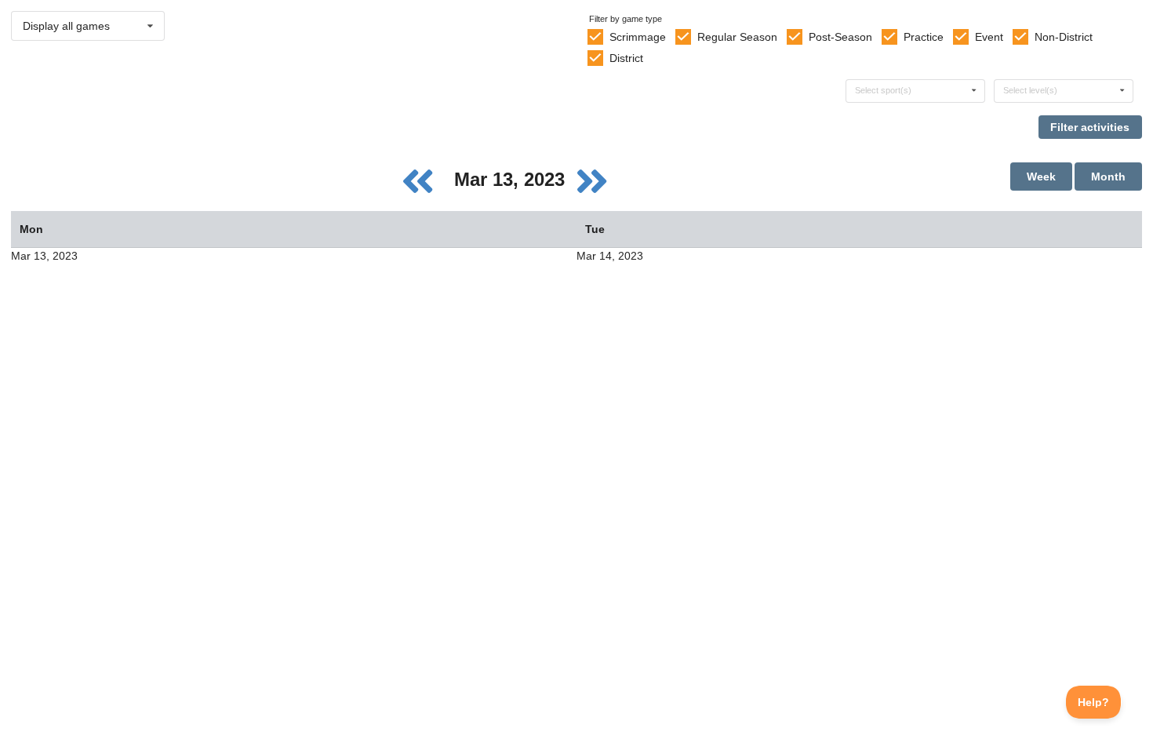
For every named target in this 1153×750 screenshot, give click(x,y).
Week (1041, 176)
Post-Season (840, 37)
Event (989, 37)
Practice (924, 37)
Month (1108, 176)
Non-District (1064, 37)
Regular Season (737, 37)
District (626, 58)
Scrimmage (637, 37)
